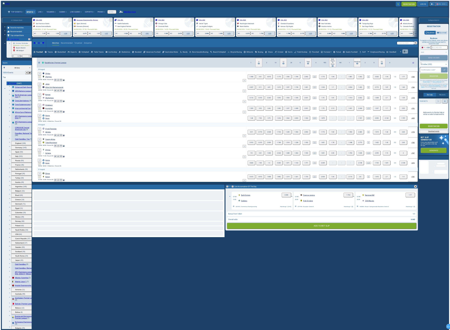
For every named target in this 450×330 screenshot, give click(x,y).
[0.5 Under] (403, 132)
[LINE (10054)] (34, 43)
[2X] (296, 76)
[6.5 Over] (387, 118)
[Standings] (61, 80)
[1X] (279, 76)
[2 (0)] (377, 76)
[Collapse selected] (26, 72)
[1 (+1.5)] (360, 153)
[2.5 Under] (403, 163)
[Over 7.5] (306, 163)
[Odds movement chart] (58, 80)
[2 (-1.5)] (377, 153)
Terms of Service (437, 86)
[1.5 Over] (387, 76)
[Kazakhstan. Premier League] (43, 43)
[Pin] (39, 73)
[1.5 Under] (403, 76)
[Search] (415, 42)
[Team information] (63, 80)
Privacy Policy (426, 86)
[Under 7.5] (323, 163)
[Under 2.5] (323, 76)
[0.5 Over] (387, 132)
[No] (350, 76)
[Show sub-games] (244, 80)
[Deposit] (398, 4)
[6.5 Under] (403, 118)
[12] (288, 76)
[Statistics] (55, 80)
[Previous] (29, 39)
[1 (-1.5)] (360, 108)
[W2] (269, 76)
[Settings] (432, 4)
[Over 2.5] (306, 76)
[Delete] (222, 186)
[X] (260, 76)
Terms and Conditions (435, 90)
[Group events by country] (29, 72)
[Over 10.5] (306, 118)
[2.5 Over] (387, 163)
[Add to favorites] (70, 20)
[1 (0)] (360, 76)
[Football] (39, 43)
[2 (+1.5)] (377, 108)
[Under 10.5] (323, 118)
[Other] (405, 51)
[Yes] (333, 76)
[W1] (251, 76)
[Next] (40, 186)
